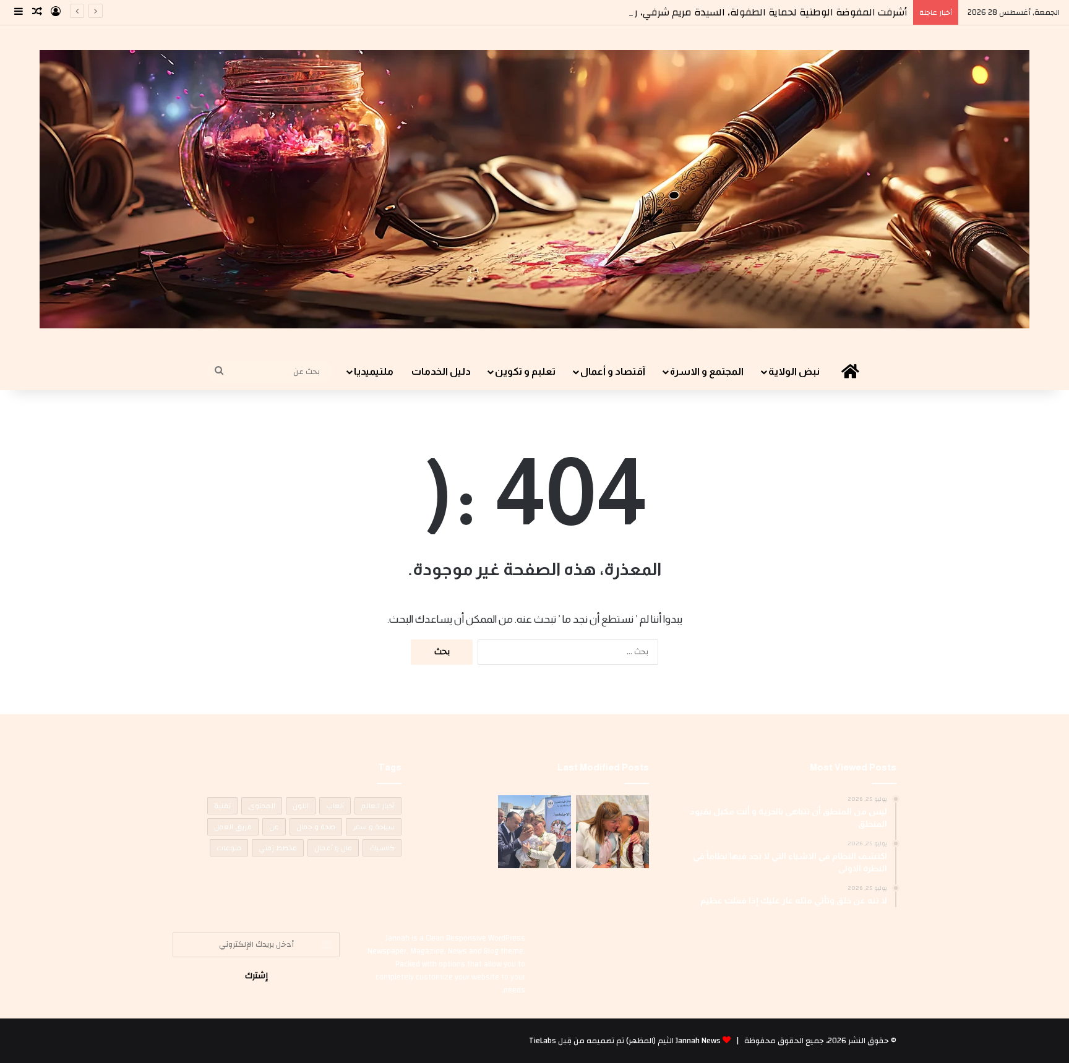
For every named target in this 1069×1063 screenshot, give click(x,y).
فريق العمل (233, 827)
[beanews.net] (534, 189)
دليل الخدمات (441, 371)
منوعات (229, 848)
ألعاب (335, 806)
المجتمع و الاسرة (707, 371)
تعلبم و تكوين (525, 371)
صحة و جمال (315, 827)
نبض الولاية (794, 371)
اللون (301, 806)
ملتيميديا (373, 371)
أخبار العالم (378, 806)
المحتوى (261, 806)
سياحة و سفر (374, 827)
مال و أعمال (333, 848)
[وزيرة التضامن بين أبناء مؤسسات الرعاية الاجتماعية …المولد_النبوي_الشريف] (612, 831)
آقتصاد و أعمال (612, 371)
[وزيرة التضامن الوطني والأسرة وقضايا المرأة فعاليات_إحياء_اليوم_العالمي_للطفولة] (534, 831)
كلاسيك (382, 848)
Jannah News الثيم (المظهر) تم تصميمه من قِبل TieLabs (625, 1040)
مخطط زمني (278, 848)
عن (274, 827)
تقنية (222, 806)
